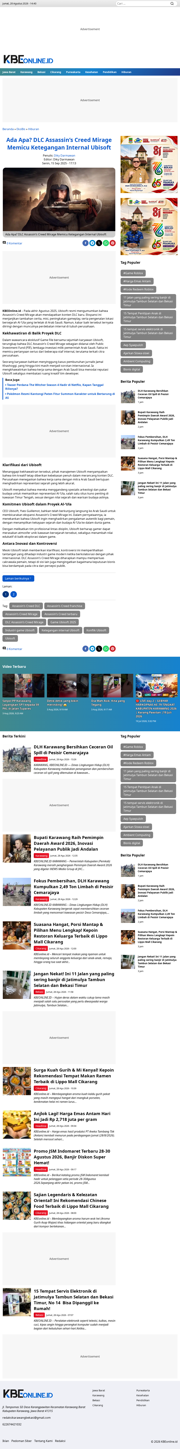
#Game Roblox (133, 273)
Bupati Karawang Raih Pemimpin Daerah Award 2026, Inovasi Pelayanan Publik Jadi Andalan (156, 417)
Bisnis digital (131, 369)
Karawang (26, 72)
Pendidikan (110, 72)
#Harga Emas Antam (137, 281)
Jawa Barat (8, 72)
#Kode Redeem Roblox (138, 289)
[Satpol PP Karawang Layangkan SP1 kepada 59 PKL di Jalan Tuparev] (23, 685)
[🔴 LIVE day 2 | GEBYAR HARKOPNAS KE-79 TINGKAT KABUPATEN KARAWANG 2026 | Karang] (157, 685)
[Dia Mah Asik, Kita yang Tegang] (112, 685)
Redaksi (60, 1441)
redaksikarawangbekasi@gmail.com (26, 1418)
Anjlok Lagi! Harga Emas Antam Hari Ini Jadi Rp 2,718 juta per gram (72, 1116)
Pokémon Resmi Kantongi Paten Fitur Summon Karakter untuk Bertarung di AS (60, 396)
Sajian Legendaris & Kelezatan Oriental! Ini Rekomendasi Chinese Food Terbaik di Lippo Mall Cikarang (71, 1200)
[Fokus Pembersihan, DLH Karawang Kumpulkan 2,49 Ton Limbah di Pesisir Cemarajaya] (128, 442)
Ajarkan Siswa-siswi (136, 353)
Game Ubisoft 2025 (63, 622)
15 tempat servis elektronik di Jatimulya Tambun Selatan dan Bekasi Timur (148, 333)
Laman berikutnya (17, 578)
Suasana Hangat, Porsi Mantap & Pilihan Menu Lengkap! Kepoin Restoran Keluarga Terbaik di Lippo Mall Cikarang (157, 463)
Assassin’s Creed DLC (26, 606)
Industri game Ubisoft (20, 630)
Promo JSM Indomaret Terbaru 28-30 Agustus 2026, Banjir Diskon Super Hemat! (72, 1157)
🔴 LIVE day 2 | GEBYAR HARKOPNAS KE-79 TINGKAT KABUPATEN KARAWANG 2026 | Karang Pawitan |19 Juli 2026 (156, 708)
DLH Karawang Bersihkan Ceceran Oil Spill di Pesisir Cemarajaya (153, 394)
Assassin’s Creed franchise (64, 606)
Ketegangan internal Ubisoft (60, 630)
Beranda (8, 129)
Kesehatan (91, 72)
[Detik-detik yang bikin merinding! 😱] (68, 685)
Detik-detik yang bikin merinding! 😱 (62, 703)
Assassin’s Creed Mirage (21, 614)
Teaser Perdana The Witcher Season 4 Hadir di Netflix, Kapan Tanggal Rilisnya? (54, 387)
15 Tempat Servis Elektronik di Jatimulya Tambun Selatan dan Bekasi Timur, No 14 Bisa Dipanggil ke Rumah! (73, 1299)
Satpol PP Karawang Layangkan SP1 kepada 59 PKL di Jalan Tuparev (20, 704)
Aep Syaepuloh (133, 345)
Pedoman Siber (21, 1441)
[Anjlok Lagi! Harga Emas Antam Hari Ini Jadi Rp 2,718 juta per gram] (17, 1125)
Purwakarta (73, 72)
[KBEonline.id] (28, 59)
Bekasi (41, 72)
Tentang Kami (43, 1441)
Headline (41, 759)
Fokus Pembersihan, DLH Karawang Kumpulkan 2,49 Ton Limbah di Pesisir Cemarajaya (156, 440)
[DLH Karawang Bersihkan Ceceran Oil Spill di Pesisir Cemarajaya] (128, 396)
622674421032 (11, 1424)
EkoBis (21, 129)
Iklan (5, 1441)
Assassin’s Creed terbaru (60, 614)
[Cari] (172, 3)
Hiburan (126, 72)
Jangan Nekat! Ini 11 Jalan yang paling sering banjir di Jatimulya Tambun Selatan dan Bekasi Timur (157, 488)
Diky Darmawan (64, 155)
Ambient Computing (136, 361)
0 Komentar (14, 243)
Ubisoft (10, 638)
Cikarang (55, 72)
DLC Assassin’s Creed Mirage (24, 622)
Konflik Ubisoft (96, 630)
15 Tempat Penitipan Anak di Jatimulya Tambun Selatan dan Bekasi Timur (148, 317)
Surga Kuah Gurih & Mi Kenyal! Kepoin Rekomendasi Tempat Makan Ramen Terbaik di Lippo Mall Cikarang (74, 1075)
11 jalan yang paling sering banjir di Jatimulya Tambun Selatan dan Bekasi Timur (148, 301)
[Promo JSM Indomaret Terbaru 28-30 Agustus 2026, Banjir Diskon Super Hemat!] (17, 1162)
